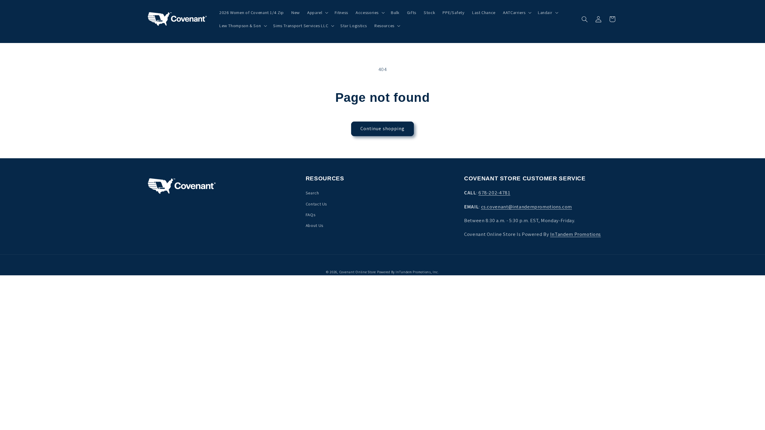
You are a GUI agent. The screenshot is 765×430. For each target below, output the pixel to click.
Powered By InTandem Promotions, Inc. (408, 272)
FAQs (311, 214)
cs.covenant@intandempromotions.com (526, 206)
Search (312, 193)
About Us (314, 225)
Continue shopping (382, 128)
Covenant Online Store (357, 272)
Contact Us (316, 204)
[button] (317, 12)
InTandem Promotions (575, 234)
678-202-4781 (494, 192)
